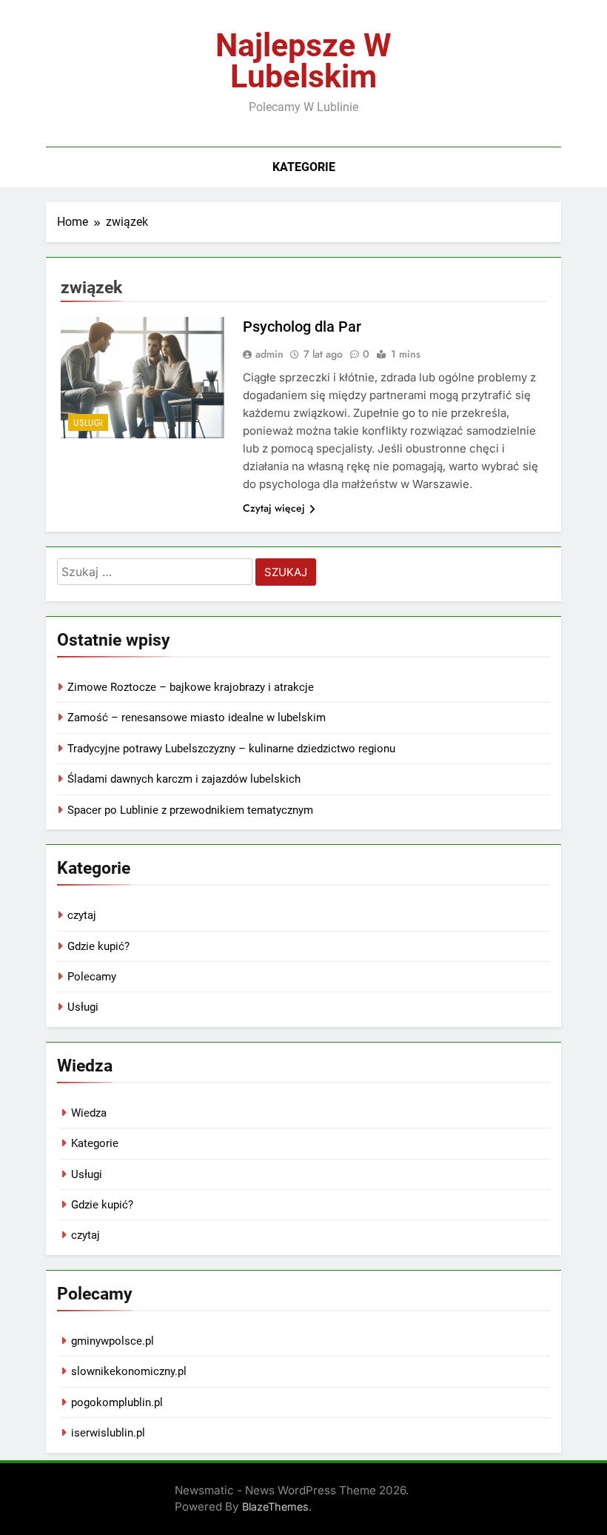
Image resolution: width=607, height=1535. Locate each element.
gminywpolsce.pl (112, 1341)
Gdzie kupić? (98, 946)
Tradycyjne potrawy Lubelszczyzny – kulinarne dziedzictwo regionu (231, 748)
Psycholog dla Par (302, 326)
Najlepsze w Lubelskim (303, 61)
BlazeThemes (275, 1506)
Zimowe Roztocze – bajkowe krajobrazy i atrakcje (190, 687)
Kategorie (303, 167)
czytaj (81, 915)
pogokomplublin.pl (117, 1402)
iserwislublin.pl (108, 1432)
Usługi (88, 422)
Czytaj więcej (274, 508)
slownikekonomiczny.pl (129, 1371)
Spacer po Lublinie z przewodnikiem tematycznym (190, 810)
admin (269, 354)
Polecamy (91, 976)
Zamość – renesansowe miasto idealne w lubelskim (196, 717)
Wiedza (89, 1113)
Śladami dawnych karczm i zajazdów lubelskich (184, 779)
